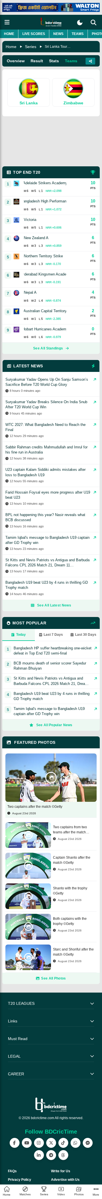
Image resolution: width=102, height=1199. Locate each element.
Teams (78, 34)
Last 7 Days (53, 635)
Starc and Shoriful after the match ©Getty (73, 951)
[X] (51, 1143)
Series (30, 46)
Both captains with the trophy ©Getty (70, 921)
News (58, 34)
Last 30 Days (85, 635)
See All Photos (53, 978)
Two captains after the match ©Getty (34, 807)
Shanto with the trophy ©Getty (70, 890)
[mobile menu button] (7, 22)
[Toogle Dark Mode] (79, 22)
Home (9, 34)
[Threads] (63, 1155)
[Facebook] (15, 1143)
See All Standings (48, 348)
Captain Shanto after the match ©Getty (71, 860)
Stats (54, 61)
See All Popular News (54, 725)
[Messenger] (88, 1143)
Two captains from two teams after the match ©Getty (70, 830)
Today (21, 635)
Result (37, 61)
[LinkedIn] (39, 1155)
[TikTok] (63, 1143)
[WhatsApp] (75, 1143)
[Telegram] (51, 1155)
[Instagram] (39, 1143)
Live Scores (33, 34)
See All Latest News (54, 605)
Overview (16, 61)
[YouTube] (27, 1143)
